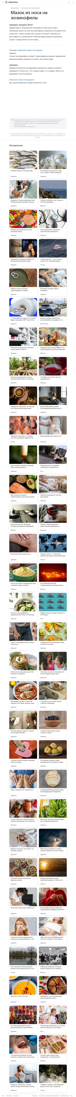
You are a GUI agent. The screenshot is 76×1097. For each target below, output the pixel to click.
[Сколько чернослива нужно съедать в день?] (53, 724)
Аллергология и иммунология (31, 8)
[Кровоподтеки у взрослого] (23, 548)
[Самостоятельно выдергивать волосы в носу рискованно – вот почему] (23, 931)
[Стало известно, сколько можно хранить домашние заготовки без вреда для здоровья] (23, 813)
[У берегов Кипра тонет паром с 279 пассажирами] (53, 194)
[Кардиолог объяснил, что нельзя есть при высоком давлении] (23, 400)
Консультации (15, 8)
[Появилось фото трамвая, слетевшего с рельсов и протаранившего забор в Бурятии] (53, 459)
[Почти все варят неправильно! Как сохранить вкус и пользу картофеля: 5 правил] (23, 577)
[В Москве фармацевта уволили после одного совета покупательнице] (23, 341)
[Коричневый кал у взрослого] (53, 430)
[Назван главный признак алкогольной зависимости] (53, 518)
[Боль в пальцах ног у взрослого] (23, 783)
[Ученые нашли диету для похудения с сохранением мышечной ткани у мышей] (53, 1049)
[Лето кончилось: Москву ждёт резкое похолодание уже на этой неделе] (23, 960)
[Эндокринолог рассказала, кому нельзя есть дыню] (53, 636)
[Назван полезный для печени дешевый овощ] (23, 223)
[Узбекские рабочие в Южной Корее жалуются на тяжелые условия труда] (53, 960)
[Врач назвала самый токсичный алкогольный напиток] (23, 459)
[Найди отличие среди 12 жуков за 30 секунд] (53, 607)
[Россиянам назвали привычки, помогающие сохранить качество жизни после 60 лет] (53, 901)
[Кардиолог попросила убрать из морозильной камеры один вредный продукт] (23, 253)
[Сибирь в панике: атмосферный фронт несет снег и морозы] (53, 1078)
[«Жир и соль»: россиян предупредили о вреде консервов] (23, 282)
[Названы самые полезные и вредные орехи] (23, 872)
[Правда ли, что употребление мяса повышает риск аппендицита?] (53, 990)
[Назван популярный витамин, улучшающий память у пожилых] (23, 371)
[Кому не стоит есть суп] (23, 990)
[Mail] (6, 2)
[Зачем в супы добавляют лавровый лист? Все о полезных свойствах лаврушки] (23, 607)
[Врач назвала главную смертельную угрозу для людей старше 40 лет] (23, 489)
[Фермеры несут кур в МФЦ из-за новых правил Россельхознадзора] (53, 341)
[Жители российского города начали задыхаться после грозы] (53, 842)
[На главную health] (12, 2)
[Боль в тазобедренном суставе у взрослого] (23, 636)
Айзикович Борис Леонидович (30, 50)
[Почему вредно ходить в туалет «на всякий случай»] (23, 724)
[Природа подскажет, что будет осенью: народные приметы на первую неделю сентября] (23, 430)
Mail (3, 1095)
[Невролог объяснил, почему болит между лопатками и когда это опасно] (23, 1078)
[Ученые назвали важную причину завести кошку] (23, 754)
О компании (9, 1095)
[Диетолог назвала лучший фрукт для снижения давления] (53, 813)
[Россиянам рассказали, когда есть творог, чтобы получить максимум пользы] (53, 164)
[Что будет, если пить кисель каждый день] (53, 371)
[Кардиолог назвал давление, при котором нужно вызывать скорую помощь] (23, 194)
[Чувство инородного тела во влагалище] (53, 489)
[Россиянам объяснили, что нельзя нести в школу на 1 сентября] (53, 1019)
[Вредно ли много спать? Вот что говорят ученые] (23, 842)
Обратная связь (64, 1095)
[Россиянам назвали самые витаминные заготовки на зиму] (53, 754)
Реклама (15, 1095)
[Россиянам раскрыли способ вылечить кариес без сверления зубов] (23, 1049)
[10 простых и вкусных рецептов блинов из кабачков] (23, 665)
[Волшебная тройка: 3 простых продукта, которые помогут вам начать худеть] (23, 695)
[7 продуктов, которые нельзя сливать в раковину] (53, 695)
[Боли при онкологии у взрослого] (23, 901)
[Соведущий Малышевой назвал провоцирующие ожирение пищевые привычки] (53, 783)
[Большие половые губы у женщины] (53, 282)
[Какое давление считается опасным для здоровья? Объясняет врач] (53, 223)
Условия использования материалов (49, 1095)
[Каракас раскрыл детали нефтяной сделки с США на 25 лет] (53, 872)
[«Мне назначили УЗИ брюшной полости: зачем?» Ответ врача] (53, 931)
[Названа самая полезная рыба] (23, 164)
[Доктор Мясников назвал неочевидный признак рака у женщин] (53, 400)
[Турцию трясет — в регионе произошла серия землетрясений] (53, 548)
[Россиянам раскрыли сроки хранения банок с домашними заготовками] (23, 1019)
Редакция (35, 1095)
